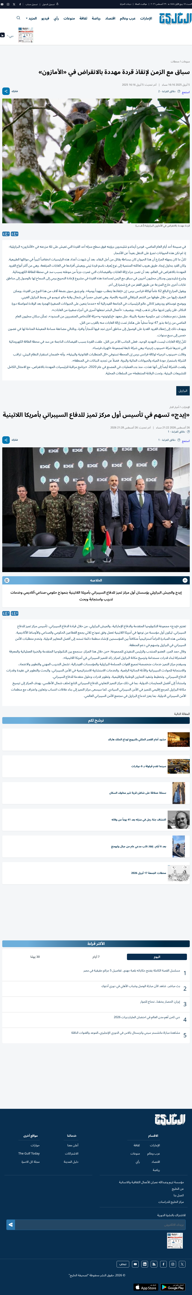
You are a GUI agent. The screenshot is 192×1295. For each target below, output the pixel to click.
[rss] (154, 1264)
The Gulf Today (29, 1153)
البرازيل (183, 391)
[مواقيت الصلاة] (2, 36)
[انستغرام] (8, 4)
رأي (56, 18)
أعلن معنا (72, 1145)
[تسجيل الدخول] (57, 4)
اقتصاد (110, 18)
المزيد (32, 18)
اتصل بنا (179, 1195)
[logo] (176, 18)
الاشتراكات (71, 1153)
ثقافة (83, 18)
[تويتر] (14, 4)
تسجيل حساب (32, 4)
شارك (15, 91)
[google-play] (172, 1288)
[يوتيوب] (2, 4)
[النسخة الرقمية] (26, 36)
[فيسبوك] (20, 4)
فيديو (45, 18)
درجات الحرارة (125, 4)
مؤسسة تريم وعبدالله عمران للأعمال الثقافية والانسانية (151, 1182)
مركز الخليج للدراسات (171, 1202)
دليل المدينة (71, 1162)
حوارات (35, 1145)
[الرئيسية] (170, 1125)
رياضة (96, 18)
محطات (175, 61)
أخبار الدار (174, 407)
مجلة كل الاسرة (31, 1162)
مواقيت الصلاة (141, 4)
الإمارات (146, 18)
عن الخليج (178, 1189)
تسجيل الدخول (48, 4)
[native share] (6, 91)
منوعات (69, 18)
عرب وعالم (128, 18)
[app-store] (145, 1288)
